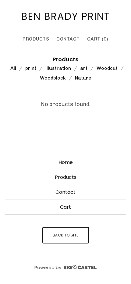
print (30, 68)
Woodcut (107, 68)
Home (65, 162)
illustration (58, 68)
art (83, 68)
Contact (68, 39)
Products (36, 39)
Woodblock (53, 78)
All (13, 68)
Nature (83, 78)
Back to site (66, 235)
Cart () (97, 39)
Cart (65, 207)
